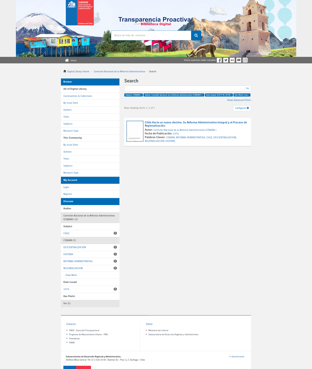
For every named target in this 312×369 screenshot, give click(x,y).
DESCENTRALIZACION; (225, 137)
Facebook (219, 60)
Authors (67, 110)
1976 (89, 289)
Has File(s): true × (242, 95)
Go (247, 88)
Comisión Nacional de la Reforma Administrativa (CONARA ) (184, 130)
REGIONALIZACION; (155, 141)
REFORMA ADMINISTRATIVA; (191, 137)
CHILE (89, 233)
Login (66, 187)
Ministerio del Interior (158, 330)
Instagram (245, 60)
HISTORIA (89, 254)
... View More (70, 275)
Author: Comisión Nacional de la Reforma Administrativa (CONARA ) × (174, 95)
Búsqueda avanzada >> (123, 44)
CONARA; (171, 137)
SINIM (72, 343)
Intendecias (74, 338)
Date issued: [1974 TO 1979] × (219, 95)
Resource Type (70, 131)
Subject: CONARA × (133, 95)
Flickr (232, 60)
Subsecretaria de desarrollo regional (80, 15)
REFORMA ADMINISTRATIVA (89, 261)
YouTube (238, 60)
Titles (66, 117)
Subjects (67, 124)
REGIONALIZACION (89, 268)
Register (67, 194)
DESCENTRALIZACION (89, 247)
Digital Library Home (78, 71)
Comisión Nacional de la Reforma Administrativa (119, 71)
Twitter (225, 60)
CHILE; (210, 137)
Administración (237, 357)
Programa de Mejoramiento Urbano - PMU (88, 334)
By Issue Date (70, 103)
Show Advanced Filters (239, 100)
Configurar (241, 108)
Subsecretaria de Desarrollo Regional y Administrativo (173, 334)
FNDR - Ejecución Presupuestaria (84, 330)
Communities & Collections (77, 96)
